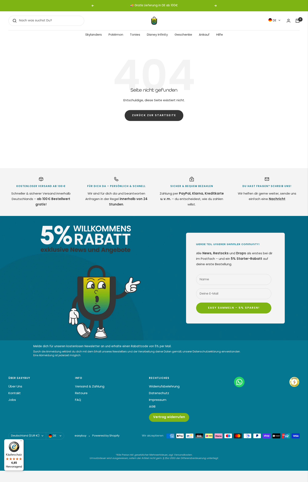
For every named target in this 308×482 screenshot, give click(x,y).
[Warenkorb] (297, 21)
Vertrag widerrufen (169, 417)
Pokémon (116, 35)
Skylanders (93, 35)
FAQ (78, 400)
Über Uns (15, 386)
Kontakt (14, 393)
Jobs (12, 400)
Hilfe (219, 35)
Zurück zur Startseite (154, 115)
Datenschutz (159, 393)
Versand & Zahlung (89, 386)
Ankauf (204, 35)
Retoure (81, 393)
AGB (152, 406)
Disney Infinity (157, 35)
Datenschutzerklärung (207, 352)
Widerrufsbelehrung (164, 386)
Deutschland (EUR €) (25, 436)
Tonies (135, 35)
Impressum (157, 400)
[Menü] (21, 441)
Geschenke (183, 35)
